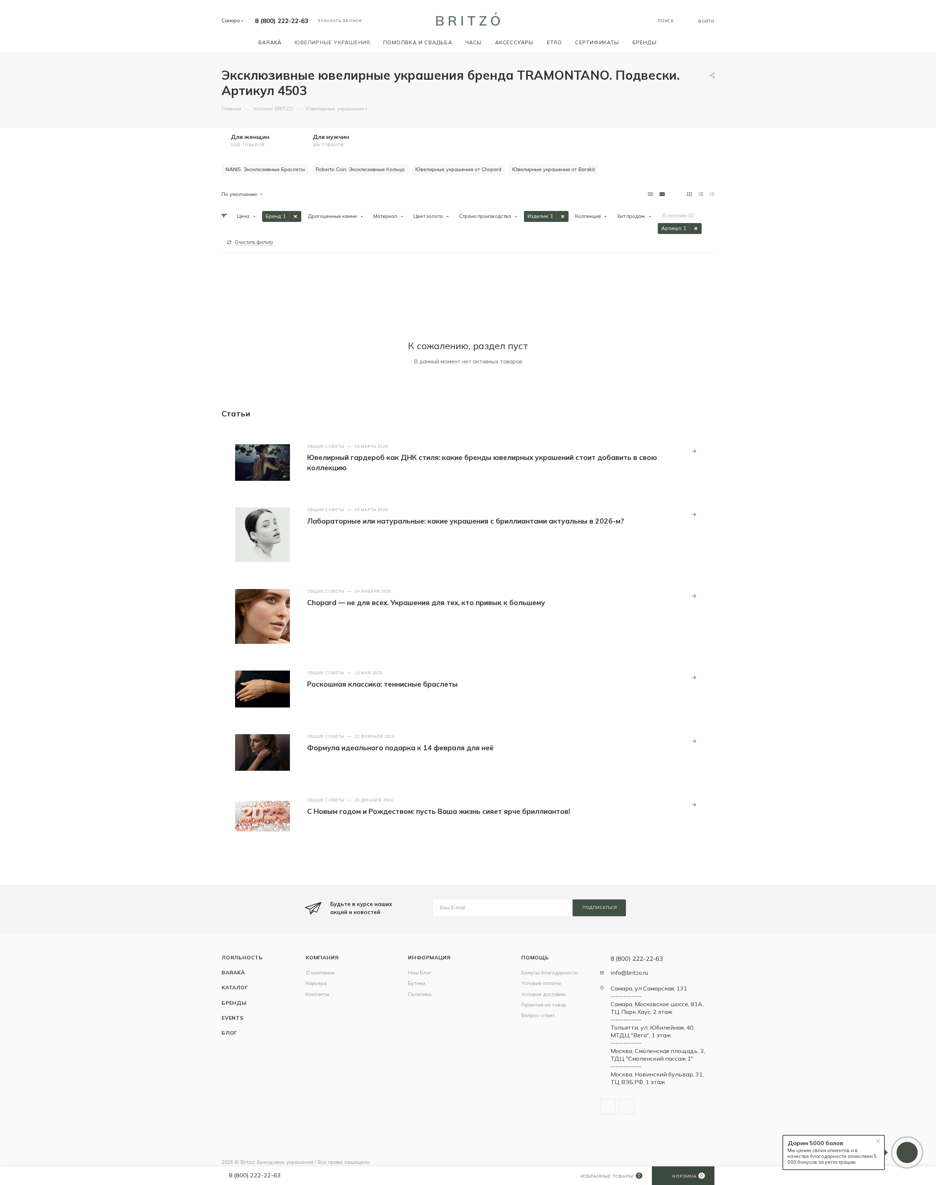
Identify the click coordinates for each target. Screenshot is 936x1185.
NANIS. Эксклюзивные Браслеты (265, 169)
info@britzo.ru (629, 972)
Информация (429, 957)
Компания (322, 957)
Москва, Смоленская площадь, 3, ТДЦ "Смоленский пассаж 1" (658, 1054)
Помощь (535, 957)
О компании (320, 972)
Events (233, 1018)
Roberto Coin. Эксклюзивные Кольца (360, 169)
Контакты (317, 994)
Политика (419, 994)
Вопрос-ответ (538, 1015)
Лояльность (242, 957)
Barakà (233, 972)
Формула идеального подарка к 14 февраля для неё (400, 747)
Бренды (234, 1003)
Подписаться (599, 907)
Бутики (416, 983)
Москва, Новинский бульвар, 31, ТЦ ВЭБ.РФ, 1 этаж (657, 1078)
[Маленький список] (650, 194)
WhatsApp (626, 1106)
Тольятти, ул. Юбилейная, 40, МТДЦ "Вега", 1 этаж (653, 1031)
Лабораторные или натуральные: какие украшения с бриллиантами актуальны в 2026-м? (465, 521)
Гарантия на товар (543, 1004)
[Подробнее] (694, 451)
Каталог (235, 987)
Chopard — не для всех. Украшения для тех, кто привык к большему (426, 602)
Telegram (608, 1106)
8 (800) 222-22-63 (281, 20)
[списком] (701, 194)
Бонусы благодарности (549, 972)
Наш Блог (419, 972)
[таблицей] (712, 194)
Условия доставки (543, 994)
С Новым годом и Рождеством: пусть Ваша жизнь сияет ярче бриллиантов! (438, 811)
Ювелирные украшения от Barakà (553, 169)
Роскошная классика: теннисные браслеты (382, 684)
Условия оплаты (541, 983)
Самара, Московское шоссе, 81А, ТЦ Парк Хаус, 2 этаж (657, 1007)
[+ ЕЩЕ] (673, 42)
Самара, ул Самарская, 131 (649, 988)
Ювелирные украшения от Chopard (458, 169)
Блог (229, 1033)
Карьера (316, 983)
